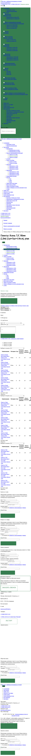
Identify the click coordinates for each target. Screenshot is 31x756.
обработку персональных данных (17, 507)
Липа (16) (8, 72)
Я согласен (9, 725)
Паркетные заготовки (9, 79)
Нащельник (6, 55)
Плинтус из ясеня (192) (12, 26)
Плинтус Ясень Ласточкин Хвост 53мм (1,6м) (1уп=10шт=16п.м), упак (5, 365)
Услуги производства (8, 107)
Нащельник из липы (14, 173)
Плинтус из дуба (13, 154)
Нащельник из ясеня (14, 174)
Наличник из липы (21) (11, 49)
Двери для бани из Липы (10, 89)
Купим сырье (6, 106)
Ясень (10, 182)
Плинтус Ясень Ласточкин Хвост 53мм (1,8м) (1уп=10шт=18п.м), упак (5, 380)
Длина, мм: (3, 324)
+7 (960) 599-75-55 (5, 614)
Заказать (9, 300)
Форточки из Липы (9, 84)
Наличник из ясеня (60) (12, 50)
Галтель (5, 70)
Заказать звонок (25, 4)
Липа (10, 180)
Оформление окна (10, 120)
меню (3, 242)
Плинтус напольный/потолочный (13, 23)
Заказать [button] (8, 516)
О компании (6, 8)
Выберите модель (5, 348)
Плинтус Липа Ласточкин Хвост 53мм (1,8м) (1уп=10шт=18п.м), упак (5, 428)
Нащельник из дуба (14, 171)
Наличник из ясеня (13, 169)
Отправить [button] (8, 572)
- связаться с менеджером (12, 338)
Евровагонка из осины (14, 151)
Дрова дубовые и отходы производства (15, 94)
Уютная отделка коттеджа (13, 110)
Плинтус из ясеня (13, 156)
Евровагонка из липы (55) (12, 17)
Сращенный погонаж (9, 65)
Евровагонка (7, 15)
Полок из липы (13, 161)
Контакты (5, 123)
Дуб (10, 179)
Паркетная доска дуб (11, 113)
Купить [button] (8, 336)
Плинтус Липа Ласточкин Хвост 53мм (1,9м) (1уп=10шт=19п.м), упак (5, 435)
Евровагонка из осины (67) (12, 18)
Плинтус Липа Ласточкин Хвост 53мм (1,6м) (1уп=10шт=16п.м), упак (5, 412)
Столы (5, 99)
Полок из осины (13, 163)
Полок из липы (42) (11, 39)
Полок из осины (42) (11, 41)
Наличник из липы (13, 167)
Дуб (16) (8, 71)
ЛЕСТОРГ (9, 621)
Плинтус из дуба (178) (11, 25)
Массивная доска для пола (13, 117)
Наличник (6, 46)
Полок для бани (8, 38)
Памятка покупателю (11, 11)
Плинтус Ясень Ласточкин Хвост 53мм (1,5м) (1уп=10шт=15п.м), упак (5, 357)
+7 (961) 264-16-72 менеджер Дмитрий (10, 616)
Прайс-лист (6, 103)
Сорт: (2, 323)
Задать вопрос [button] (8, 543)
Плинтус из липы (13, 157)
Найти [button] (8, 136)
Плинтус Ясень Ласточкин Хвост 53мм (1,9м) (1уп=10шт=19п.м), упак (5, 388)
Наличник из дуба (13, 166)
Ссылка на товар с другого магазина (9, 558)
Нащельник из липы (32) (12, 58)
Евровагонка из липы (14, 150)
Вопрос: (3, 534)
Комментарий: (4, 506)
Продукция (6, 12)
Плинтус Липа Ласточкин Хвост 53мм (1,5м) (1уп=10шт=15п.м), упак (5, 405)
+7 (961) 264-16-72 (5, 707)
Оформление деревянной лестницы (15, 112)
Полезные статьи (10, 10)
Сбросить (3, 394)
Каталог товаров (7, 223)
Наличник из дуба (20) (11, 47)
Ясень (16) (8, 74)
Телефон (3, 501)
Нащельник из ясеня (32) (12, 59)
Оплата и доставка (8, 104)
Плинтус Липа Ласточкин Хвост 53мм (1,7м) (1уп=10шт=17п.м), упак (5, 420)
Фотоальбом (6, 109)
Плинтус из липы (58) (11, 28)
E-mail (2, 503)
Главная (5, 220)
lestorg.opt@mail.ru (6, 609)
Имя (2, 500)
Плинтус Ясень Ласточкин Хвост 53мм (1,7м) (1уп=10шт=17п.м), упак (5, 372)
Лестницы (8, 122)
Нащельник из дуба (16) (12, 57)
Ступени (6, 33)
